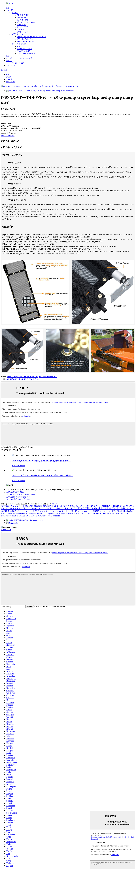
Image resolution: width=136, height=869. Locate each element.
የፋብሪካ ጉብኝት (18, 63)
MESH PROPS (23, 15)
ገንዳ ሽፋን (21, 29)
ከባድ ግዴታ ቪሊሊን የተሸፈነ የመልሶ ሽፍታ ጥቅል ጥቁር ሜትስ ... (42, 475)
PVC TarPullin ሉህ (25, 39)
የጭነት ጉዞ (21, 17)
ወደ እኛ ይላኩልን (7, 135)
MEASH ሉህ (17, 34)
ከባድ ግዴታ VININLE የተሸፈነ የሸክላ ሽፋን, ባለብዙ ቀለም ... (41, 460)
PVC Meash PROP (120, 511)
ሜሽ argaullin (49, 513)
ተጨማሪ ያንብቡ (18, 465)
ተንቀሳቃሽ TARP (24, 48)
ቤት (7, 8)
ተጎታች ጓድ (21, 24)
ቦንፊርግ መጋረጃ (23, 51)
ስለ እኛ (9, 60)
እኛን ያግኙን (11, 65)
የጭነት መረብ (22, 32)
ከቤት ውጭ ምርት (19, 44)
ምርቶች (9, 10)
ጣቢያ (54, 504)
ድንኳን (19, 46)
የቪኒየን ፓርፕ (22, 27)
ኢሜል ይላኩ (6, 529)
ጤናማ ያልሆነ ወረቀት (26, 41)
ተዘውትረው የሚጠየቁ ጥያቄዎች (19, 58)
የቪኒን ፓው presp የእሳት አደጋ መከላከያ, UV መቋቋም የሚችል (32, 376)
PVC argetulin (54, 516)
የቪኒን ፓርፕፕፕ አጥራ (26, 22)
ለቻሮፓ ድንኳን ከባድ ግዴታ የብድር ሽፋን (23, 379)
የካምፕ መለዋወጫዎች (26, 53)
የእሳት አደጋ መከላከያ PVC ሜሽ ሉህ (31, 36)
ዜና (7, 56)
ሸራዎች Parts (22, 20)
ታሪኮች (15, 12)
